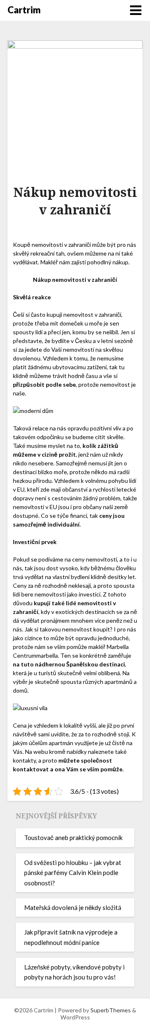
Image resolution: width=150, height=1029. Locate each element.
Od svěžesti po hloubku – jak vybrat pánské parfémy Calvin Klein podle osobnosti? (72, 873)
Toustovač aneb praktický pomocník (73, 837)
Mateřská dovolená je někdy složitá (72, 907)
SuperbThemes (110, 1010)
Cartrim (24, 9)
